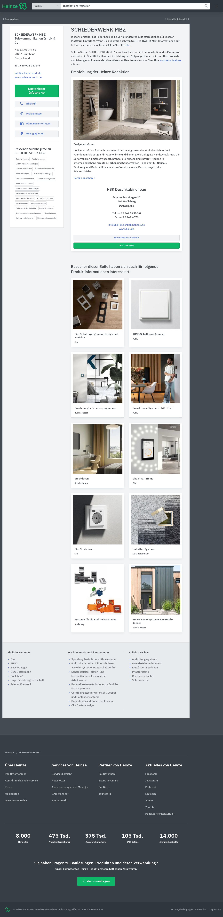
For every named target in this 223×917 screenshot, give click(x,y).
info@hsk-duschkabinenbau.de (126, 225)
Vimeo (149, 800)
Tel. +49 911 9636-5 (27, 66)
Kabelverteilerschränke (46, 218)
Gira (13, 659)
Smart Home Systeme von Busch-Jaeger (153, 621)
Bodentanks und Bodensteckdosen (92, 701)
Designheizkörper (84, 144)
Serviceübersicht (62, 774)
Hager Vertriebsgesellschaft (27, 680)
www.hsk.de (126, 229)
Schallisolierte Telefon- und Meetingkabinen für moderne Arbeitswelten (88, 676)
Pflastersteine (140, 672)
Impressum (215, 910)
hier (128, 45)
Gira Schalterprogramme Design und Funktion (96, 336)
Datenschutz (201, 910)
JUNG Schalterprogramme (148, 334)
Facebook (151, 774)
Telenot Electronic (21, 684)
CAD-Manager (60, 794)
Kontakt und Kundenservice (21, 780)
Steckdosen (81, 479)
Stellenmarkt (60, 800)
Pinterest (150, 787)
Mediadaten (12, 794)
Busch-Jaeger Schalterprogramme (95, 408)
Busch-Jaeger (19, 667)
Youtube (150, 807)
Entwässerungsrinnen (145, 667)
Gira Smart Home (143, 479)
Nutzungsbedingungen (182, 910)
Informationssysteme (46, 179)
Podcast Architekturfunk (159, 814)
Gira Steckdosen (84, 549)
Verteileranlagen (22, 174)
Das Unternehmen (15, 774)
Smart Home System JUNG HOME (153, 408)
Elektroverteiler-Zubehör (26, 208)
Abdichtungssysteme (144, 659)
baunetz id (104, 794)
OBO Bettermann (21, 672)
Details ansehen (126, 245)
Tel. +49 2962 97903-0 (126, 213)
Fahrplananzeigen (38, 203)
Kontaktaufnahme (170, 60)
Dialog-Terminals (46, 208)
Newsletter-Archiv (16, 800)
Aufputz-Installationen (25, 218)
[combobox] (135, 6)
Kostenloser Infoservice (36, 90)
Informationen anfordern (126, 238)
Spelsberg (17, 676)
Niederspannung (38, 159)
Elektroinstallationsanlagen (27, 164)
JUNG (14, 663)
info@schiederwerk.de (28, 73)
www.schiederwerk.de (28, 77)
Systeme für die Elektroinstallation (95, 619)
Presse (9, 787)
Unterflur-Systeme (144, 549)
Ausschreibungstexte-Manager (70, 787)
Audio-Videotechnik (45, 198)
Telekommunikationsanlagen (27, 188)
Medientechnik (22, 203)
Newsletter (58, 780)
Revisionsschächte (143, 676)
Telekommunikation (24, 169)
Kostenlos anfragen (96, 881)
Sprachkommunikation (25, 179)
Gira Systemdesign (82, 705)
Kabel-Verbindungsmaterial (27, 193)
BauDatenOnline (108, 780)
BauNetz (103, 787)
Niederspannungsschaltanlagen (28, 213)
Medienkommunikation (44, 169)
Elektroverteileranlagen (42, 174)
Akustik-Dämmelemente (146, 663)
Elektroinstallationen (24, 184)
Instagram (151, 780)
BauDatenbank (107, 774)
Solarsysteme (140, 680)
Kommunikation (22, 159)
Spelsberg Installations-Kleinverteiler (94, 659)
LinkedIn (150, 794)
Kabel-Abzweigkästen (24, 198)
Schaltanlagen (50, 213)
